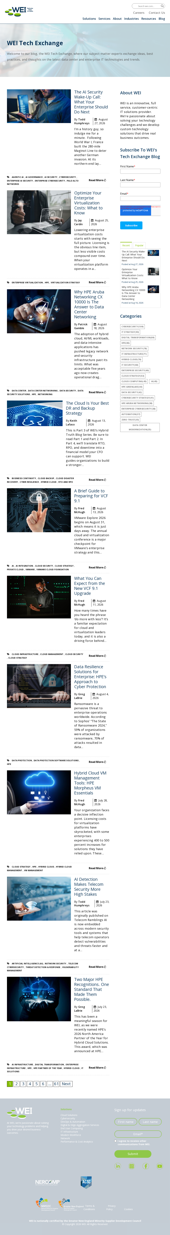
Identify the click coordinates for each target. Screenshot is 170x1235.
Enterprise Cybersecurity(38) (139, 408)
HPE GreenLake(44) (132, 386)
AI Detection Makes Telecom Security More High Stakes (88, 887)
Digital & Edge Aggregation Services (80, 1125)
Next (66, 1083)
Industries (131, 18)
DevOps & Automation (73, 1121)
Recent (126, 245)
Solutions (89, 18)
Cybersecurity (68, 1118)
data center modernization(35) (140, 427)
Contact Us (157, 13)
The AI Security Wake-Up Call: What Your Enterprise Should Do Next (91, 101)
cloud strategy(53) (133, 375)
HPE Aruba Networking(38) (137, 403)
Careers (138, 13)
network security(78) (134, 348)
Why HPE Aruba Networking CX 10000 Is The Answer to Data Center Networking (89, 304)
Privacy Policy (111, 1207)
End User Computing (72, 1128)
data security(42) (132, 392)
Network (65, 1138)
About (117, 18)
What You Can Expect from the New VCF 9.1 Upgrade (89, 586)
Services (104, 18)
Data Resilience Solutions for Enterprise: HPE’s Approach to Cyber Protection (90, 676)
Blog (162, 18)
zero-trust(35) (130, 419)
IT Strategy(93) (130, 332)
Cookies (128, 1209)
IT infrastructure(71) (134, 354)
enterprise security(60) (135, 370)
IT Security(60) (130, 365)
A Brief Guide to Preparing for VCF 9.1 (91, 495)
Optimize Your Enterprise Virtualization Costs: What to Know (88, 202)
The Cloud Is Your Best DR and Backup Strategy (87, 408)
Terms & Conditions (89, 1207)
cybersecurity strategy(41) (138, 397)
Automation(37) (131, 414)
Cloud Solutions (69, 1115)
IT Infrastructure (69, 1131)
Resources (148, 18)
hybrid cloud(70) (131, 359)
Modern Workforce (71, 1135)
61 (56, 1083)
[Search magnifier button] (162, 5)
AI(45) (154, 381)
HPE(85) (126, 343)
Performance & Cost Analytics (77, 1141)
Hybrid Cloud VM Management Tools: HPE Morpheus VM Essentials (90, 782)
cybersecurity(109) (133, 326)
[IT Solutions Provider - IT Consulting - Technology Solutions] (19, 11)
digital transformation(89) (138, 337)
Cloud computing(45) (134, 381)
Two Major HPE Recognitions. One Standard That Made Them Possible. (91, 989)
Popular (139, 245)
